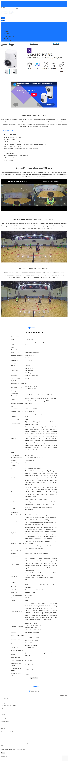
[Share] (4, 756)
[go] (17, 8)
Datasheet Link (35, 691)
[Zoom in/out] (1, 756)
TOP (2, 708)
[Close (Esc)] (6, 756)
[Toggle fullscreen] (3, 756)
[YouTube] (4, 701)
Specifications (34, 678)
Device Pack (50, 228)
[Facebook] (4, 699)
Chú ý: (13, 749)
